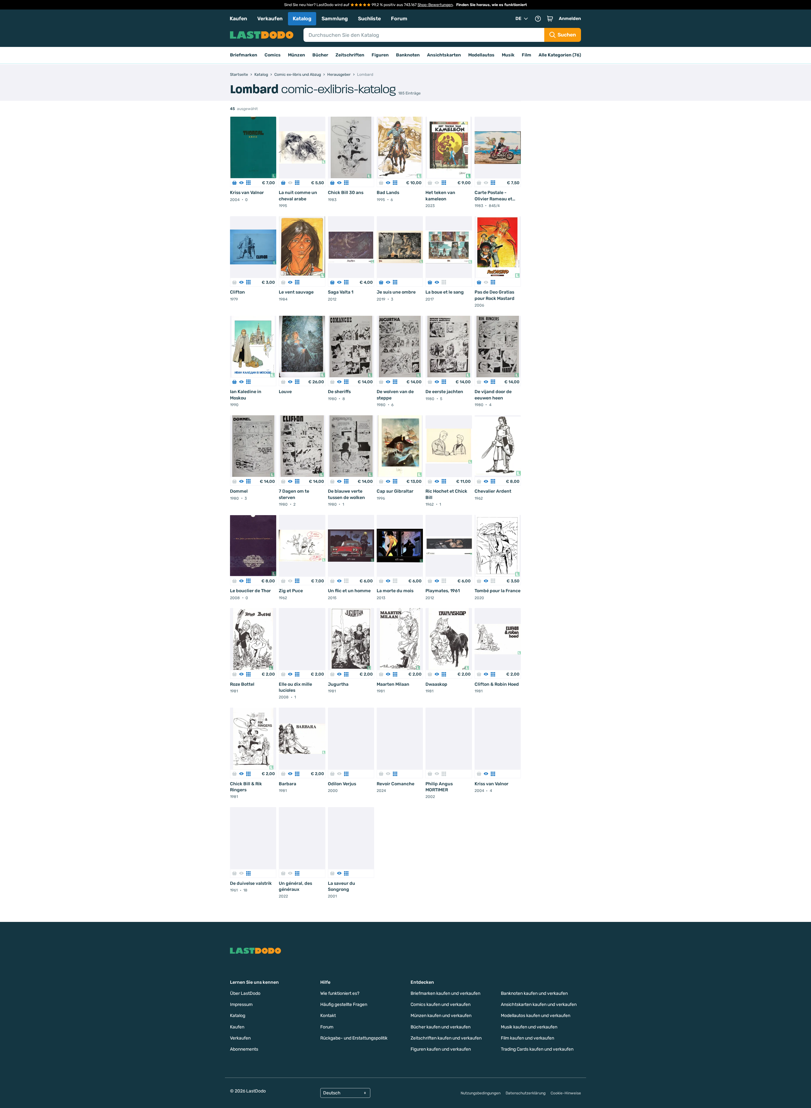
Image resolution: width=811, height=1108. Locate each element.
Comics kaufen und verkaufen (440, 1004)
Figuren (380, 55)
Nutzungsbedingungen (481, 1093)
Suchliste (369, 19)
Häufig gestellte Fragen (343, 1004)
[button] (550, 18)
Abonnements (244, 1049)
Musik (508, 55)
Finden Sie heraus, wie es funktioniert (491, 5)
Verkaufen (270, 19)
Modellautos (481, 55)
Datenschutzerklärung (526, 1093)
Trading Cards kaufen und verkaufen (537, 1049)
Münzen (296, 55)
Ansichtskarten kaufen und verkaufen (539, 1004)
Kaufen (238, 19)
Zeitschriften (349, 55)
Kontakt (328, 1015)
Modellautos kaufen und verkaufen (535, 1015)
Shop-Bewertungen (435, 5)
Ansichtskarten (444, 55)
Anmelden (570, 18)
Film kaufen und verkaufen (527, 1038)
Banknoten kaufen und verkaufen (534, 993)
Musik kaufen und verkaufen (529, 1027)
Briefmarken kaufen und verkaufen (445, 993)
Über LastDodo (245, 993)
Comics (273, 55)
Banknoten (408, 55)
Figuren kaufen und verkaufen (441, 1049)
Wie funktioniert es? (339, 993)
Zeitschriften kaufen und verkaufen (446, 1038)
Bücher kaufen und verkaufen (440, 1027)
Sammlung (335, 19)
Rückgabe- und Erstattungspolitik (353, 1038)
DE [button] (518, 18)
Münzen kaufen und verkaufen (441, 1015)
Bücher (320, 55)
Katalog (302, 19)
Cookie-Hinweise (566, 1093)
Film (526, 55)
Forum (399, 19)
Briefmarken (243, 55)
